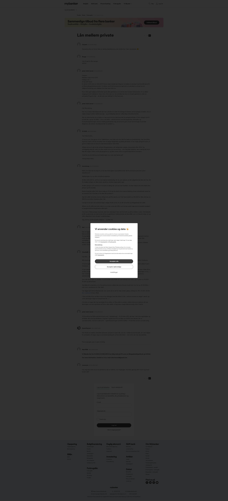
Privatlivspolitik (112, 242)
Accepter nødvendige (114, 267)
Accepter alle (114, 261)
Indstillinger (114, 272)
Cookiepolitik (104, 242)
